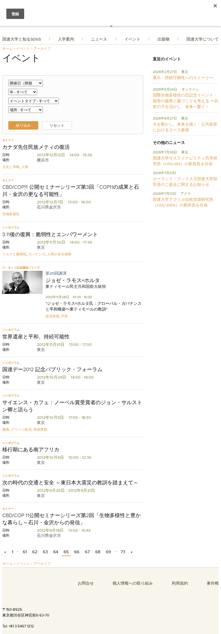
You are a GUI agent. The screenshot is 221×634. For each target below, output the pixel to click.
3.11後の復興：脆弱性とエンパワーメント (50, 234)
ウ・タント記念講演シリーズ (21, 267)
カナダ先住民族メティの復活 (36, 147)
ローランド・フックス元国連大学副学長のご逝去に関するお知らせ (185, 181)
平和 (64, 316)
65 (66, 552)
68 (97, 552)
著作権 (213, 583)
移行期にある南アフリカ (30, 449)
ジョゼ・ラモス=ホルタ (72, 280)
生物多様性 (11, 213)
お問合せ (86, 583)
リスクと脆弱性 (14, 254)
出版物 (163, 39)
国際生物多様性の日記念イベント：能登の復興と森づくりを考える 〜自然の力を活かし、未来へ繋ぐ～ (185, 100)
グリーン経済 (21, 429)
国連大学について (202, 39)
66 (76, 552)
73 (123, 552)
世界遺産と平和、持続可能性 (36, 337)
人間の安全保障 (59, 254)
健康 (5, 429)
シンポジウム (11, 227)
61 (25, 552)
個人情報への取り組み (133, 583)
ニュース (99, 39)
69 (108, 552)
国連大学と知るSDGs (21, 39)
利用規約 (180, 583)
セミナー (8, 140)
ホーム (7, 48)
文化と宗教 (11, 166)
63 (45, 552)
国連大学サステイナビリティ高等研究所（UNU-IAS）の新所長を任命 (185, 161)
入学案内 (66, 39)
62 (34, 552)
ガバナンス (36, 254)
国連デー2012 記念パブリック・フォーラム (52, 369)
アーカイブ (42, 48)
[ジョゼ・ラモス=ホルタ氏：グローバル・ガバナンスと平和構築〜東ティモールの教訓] (22, 283)
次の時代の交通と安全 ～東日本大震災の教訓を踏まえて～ (70, 482)
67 (87, 552)
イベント (132, 39)
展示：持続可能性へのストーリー (183, 77)
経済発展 (52, 316)
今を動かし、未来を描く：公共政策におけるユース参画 (185, 127)
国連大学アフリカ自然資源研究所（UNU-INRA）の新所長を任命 (183, 202)
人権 (24, 166)
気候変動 (40, 429)
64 (55, 552)
